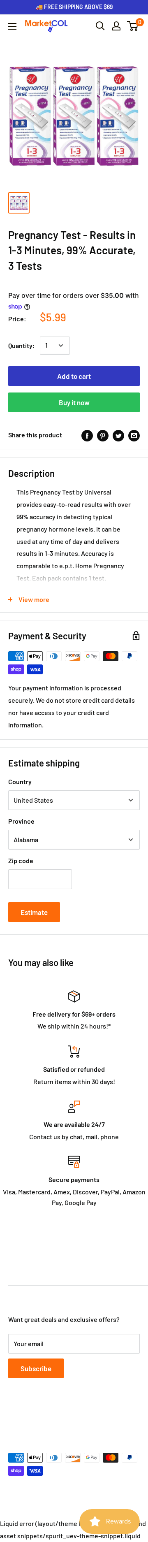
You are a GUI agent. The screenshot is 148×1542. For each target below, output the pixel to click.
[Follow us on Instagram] (45, 1417)
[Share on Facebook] (87, 435)
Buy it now (74, 402)
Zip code (20, 860)
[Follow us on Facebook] (14, 1417)
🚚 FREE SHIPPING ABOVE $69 (74, 6)
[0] (133, 26)
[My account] (116, 25)
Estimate (34, 912)
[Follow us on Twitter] (29, 1417)
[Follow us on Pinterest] (61, 1417)
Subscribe (36, 1368)
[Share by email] (134, 435)
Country (20, 781)
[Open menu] (12, 26)
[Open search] (100, 25)
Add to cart (74, 376)
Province (21, 821)
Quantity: (21, 345)
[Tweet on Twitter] (118, 435)
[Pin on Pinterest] (103, 435)
